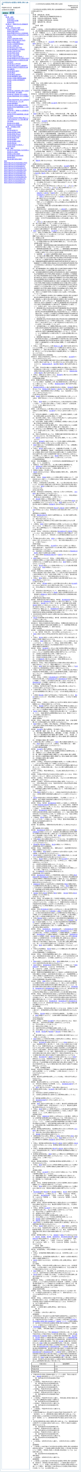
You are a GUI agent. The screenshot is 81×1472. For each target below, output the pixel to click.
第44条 (41, 695)
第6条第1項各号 (60, 384)
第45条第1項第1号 (50, 554)
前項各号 (59, 375)
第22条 (38, 499)
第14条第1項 (53, 677)
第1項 (40, 448)
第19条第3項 (66, 599)
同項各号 (70, 387)
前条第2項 (39, 466)
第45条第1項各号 (67, 1084)
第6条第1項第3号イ (39, 387)
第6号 (50, 1057)
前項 (34, 113)
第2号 (55, 364)
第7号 (46, 193)
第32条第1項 (41, 830)
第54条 (38, 1134)
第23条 (54, 1192)
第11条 (74, 1336)
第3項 (63, 209)
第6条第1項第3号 (43, 805)
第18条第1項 (46, 929)
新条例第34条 (44, 1346)
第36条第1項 (69, 929)
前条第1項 (36, 884)
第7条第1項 (44, 909)
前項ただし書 (58, 346)
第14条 (44, 583)
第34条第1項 (44, 877)
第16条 (43, 1031)
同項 (60, 502)
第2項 (62, 508)
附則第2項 (55, 1332)
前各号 (38, 160)
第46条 (56, 1235)
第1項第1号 (42, 1042)
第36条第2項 (47, 965)
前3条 (38, 396)
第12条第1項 (62, 531)
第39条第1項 (54, 608)
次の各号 (51, 42)
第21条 (42, 844)
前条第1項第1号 (47, 364)
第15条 (38, 1031)
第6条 (55, 592)
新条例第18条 (73, 1337)
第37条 (53, 936)
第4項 (46, 1192)
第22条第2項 (41, 934)
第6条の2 (44, 594)
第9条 (44, 477)
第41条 (40, 918)
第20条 (41, 706)
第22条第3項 (37, 1192)
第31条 (42, 1013)
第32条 (53, 911)
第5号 (61, 364)
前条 (59, 911)
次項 (76, 666)
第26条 (51, 1031)
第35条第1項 (73, 934)
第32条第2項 (41, 875)
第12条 (37, 1337)
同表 (41, 1343)
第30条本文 (56, 1236)
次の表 (61, 1341)
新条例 (39, 1376)
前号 (37, 468)
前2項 (56, 455)
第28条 (43, 1236)
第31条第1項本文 (66, 1236)
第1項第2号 (42, 1057)
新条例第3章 (37, 1327)
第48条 (38, 1219)
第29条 (49, 1236)
